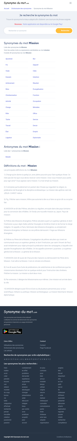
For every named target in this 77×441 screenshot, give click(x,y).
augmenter (26, 382)
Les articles (8, 351)
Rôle (7, 113)
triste (42, 412)
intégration (8, 403)
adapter (42, 420)
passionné (7, 420)
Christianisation (11, 95)
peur (23, 420)
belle (5, 401)
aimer (24, 384)
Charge (8, 107)
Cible (34, 71)
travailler (7, 414)
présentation (26, 395)
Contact (43, 345)
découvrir (25, 401)
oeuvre (42, 392)
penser (6, 412)
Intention (36, 77)
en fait (60, 382)
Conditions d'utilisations (64, 437)
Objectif (35, 65)
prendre (6, 379)
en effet (24, 371)
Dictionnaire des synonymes (14, 348)
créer (5, 376)
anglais (60, 368)
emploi (60, 406)
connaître (43, 403)
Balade (8, 157)
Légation (9, 138)
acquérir (25, 417)
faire (5, 368)
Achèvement (10, 83)
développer (26, 390)
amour (42, 379)
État (7, 132)
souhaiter (61, 398)
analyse (24, 387)
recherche (7, 409)
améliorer (25, 414)
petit (59, 384)
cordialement (26, 368)
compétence (62, 423)
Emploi (35, 132)
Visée (7, 71)
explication (62, 409)
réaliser (42, 398)
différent (61, 395)
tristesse (43, 414)
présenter (61, 401)
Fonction (36, 95)
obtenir (6, 387)
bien (41, 376)
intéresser (61, 392)
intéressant (44, 401)
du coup (7, 392)
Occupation (37, 101)
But (34, 59)
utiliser (42, 387)
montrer (6, 390)
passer (60, 414)
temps (42, 384)
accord (24, 423)
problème (25, 373)
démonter (61, 403)
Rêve (7, 89)
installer (43, 382)
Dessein (8, 77)
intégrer (24, 403)
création (7, 417)
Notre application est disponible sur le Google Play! (42, 24)
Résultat (36, 83)
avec (23, 412)
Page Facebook (45, 348)
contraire (43, 371)
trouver (6, 382)
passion (7, 423)
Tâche (8, 119)
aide (41, 395)
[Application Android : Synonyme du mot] (13, 331)
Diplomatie (37, 138)
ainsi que (43, 417)
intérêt (60, 417)
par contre (25, 409)
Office (35, 113)
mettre (6, 371)
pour (41, 373)
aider (23, 398)
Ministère (36, 107)
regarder (61, 412)
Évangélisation (38, 89)
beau (23, 406)
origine (42, 390)
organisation (44, 423)
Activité (8, 101)
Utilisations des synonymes (13, 345)
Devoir (35, 126)
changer (25, 392)
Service (35, 119)
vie (5, 398)
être (59, 371)
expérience (25, 379)
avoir (5, 373)
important (61, 376)
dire (59, 379)
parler (42, 409)
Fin (7, 65)
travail (60, 373)
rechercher (61, 420)
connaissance (45, 406)
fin (59, 390)
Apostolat (9, 59)
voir (5, 384)
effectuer (7, 406)
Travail (8, 126)
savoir (60, 387)
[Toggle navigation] (70, 3)
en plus (42, 368)
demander (25, 376)
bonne (6, 395)
